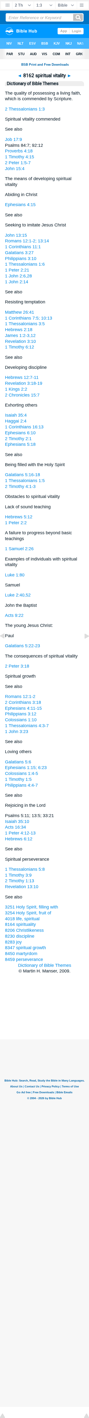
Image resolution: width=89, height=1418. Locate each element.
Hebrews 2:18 (18, 329)
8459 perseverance (24, 959)
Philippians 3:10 (20, 258)
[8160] (6, 647)
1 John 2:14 (16, 281)
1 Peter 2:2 (16, 522)
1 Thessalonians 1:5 (25, 480)
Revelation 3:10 (20, 341)
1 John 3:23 (16, 731)
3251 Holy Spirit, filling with (31, 907)
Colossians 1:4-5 (21, 773)
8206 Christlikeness (24, 930)
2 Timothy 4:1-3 (20, 486)
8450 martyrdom (21, 953)
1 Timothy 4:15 (19, 156)
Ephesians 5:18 (20, 444)
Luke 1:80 (14, 574)
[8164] (83, 647)
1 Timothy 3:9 (18, 875)
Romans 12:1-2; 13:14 (27, 240)
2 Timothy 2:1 (18, 438)
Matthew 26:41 (19, 312)
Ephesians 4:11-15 (23, 708)
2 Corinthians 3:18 (23, 702)
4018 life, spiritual (22, 918)
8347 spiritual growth (25, 947)
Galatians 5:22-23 (22, 645)
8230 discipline (19, 936)
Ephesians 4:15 (20, 204)
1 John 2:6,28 (18, 276)
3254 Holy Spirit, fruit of (28, 912)
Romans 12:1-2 (20, 696)
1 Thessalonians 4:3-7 (27, 725)
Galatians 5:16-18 (22, 474)
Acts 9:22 (14, 615)
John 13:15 (16, 235)
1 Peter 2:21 (17, 270)
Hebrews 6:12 (18, 838)
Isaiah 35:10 (17, 821)
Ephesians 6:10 (20, 432)
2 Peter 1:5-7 (18, 162)
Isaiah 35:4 (16, 415)
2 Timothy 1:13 (19, 880)
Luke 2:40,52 (18, 595)
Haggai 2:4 (15, 421)
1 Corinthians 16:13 (24, 426)
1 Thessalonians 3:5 (25, 323)
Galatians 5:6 (18, 761)
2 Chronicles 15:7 (22, 395)
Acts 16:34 (15, 827)
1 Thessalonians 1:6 (25, 264)
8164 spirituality (20, 924)
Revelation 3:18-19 (23, 383)
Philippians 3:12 (20, 713)
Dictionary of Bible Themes (44, 965)
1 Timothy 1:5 (18, 779)
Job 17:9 (13, 139)
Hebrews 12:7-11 (22, 377)
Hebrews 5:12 (18, 516)
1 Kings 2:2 (16, 389)
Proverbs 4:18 (19, 151)
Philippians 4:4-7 (21, 785)
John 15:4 (14, 168)
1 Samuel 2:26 (19, 548)
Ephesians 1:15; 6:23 (26, 767)
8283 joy (13, 942)
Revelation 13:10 (21, 886)
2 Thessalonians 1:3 (25, 109)
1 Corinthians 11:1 (23, 246)
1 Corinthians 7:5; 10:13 (28, 318)
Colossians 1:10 (21, 719)
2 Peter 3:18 (17, 666)
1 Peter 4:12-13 (20, 833)
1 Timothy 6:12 (19, 347)
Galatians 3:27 (19, 252)
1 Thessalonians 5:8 (25, 869)
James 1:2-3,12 (20, 335)
